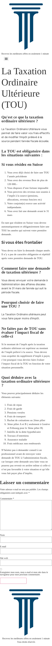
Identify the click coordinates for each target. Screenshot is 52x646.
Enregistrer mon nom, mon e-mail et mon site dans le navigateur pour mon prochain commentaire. (24, 573)
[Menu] (6, 59)
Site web (4, 558)
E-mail (3, 546)
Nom (2, 535)
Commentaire (7, 499)
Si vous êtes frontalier (21, 242)
